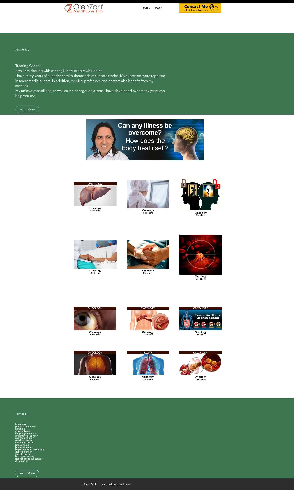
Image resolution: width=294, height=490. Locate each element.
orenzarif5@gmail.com (116, 484)
